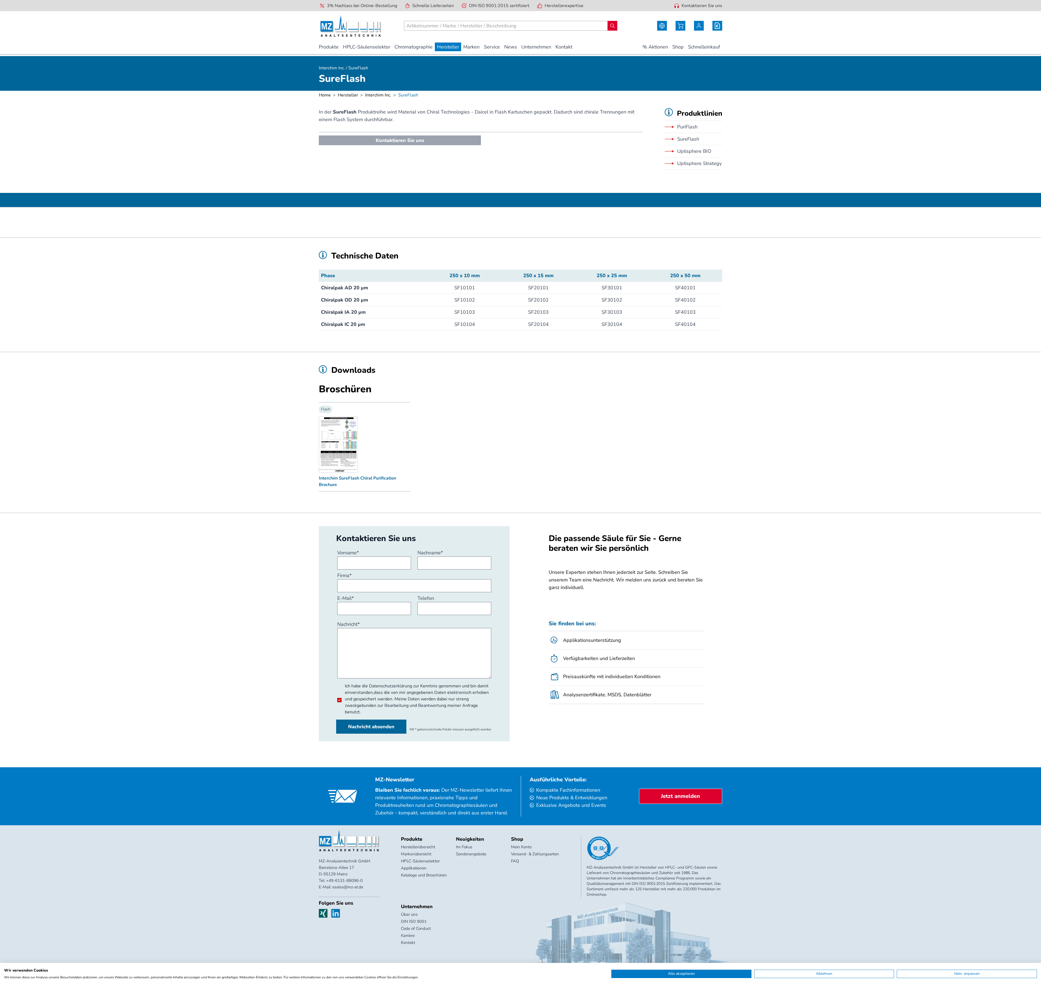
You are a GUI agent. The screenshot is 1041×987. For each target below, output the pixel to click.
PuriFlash (687, 127)
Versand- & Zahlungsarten (535, 854)
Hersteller (348, 95)
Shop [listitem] (678, 47)
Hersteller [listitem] (448, 47)
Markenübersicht (416, 854)
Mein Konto (521, 847)
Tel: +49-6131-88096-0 (341, 880)
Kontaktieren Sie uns (702, 6)
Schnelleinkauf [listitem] (704, 47)
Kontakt (408, 942)
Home (325, 95)
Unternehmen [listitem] (536, 47)
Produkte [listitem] (329, 47)
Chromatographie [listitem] (413, 47)
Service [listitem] (492, 47)
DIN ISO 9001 (414, 921)
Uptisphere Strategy (699, 163)
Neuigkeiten (470, 839)
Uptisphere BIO (694, 151)
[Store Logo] (351, 25)
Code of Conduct (416, 928)
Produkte (411, 839)
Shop (517, 839)
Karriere (408, 935)
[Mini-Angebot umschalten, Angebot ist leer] (717, 26)
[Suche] (612, 26)
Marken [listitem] (471, 47)
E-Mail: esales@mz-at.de (341, 887)
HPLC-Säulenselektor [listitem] (366, 47)
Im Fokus (464, 847)
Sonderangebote (471, 854)
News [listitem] (510, 47)
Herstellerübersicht (418, 847)
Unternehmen (417, 906)
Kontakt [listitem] (563, 47)
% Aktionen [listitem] (655, 47)
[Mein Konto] (699, 26)
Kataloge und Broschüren (424, 875)
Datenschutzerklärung (390, 686)
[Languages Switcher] (662, 26)
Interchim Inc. (378, 95)
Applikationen (413, 868)
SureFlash (688, 139)
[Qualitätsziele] (603, 848)
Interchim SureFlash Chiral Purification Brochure (357, 481)
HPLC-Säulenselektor (420, 861)
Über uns (409, 914)
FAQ (515, 861)
